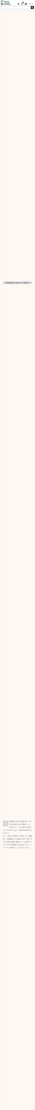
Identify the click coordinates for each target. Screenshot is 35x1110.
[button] (26, 4)
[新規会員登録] (17, 8)
